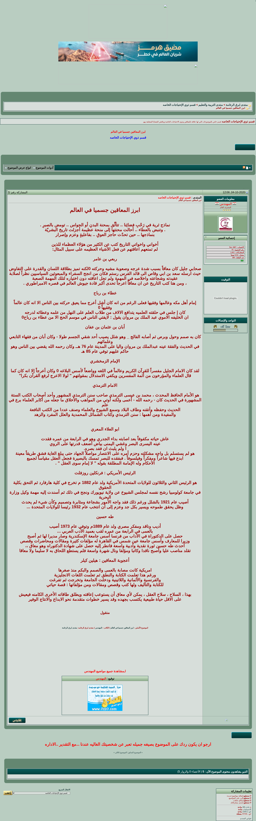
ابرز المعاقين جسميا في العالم (122, 628)
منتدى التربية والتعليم (211, 104)
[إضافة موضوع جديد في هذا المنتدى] (247, 168)
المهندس (98, 628)
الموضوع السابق (134, 752)
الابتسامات (247, 809)
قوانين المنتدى (245, 818)
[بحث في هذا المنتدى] (250, 168)
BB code (246, 807)
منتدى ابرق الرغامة (237, 104)
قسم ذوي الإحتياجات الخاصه (179, 104)
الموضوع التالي (121, 752)
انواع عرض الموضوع (19, 167)
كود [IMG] (247, 812)
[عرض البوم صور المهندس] (226, 720)
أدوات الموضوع (44, 167)
